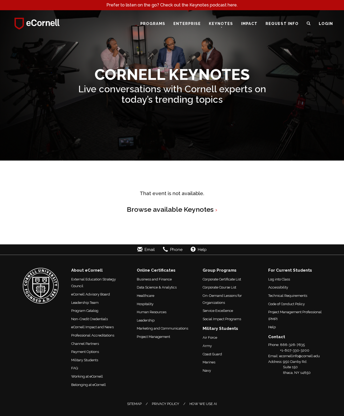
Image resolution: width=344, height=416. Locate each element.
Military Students (84, 360)
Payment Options (85, 352)
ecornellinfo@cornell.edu (299, 356)
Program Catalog (84, 311)
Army (207, 346)
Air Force (210, 337)
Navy (207, 370)
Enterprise (187, 23)
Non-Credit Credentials (89, 319)
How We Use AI (203, 404)
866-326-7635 (292, 345)
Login (326, 23)
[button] (309, 23)
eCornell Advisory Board (90, 294)
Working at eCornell (87, 376)
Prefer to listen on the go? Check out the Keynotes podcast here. (172, 5)
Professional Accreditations (92, 335)
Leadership (146, 320)
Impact (249, 23)
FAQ (74, 368)
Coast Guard (212, 354)
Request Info (282, 23)
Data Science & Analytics (157, 287)
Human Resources (151, 312)
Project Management (153, 337)
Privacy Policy (165, 404)
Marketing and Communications (162, 328)
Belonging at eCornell (88, 385)
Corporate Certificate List (222, 279)
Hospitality (145, 304)
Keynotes (221, 23)
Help (272, 327)
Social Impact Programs (222, 319)
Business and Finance (154, 279)
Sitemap (134, 404)
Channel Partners (85, 344)
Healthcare (145, 296)
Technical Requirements (287, 296)
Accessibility (278, 287)
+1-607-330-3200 (294, 350)
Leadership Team (85, 303)
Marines (209, 362)
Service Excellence (218, 311)
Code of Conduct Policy (286, 304)
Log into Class (279, 279)
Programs (152, 23)
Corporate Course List (219, 287)
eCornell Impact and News (92, 327)
